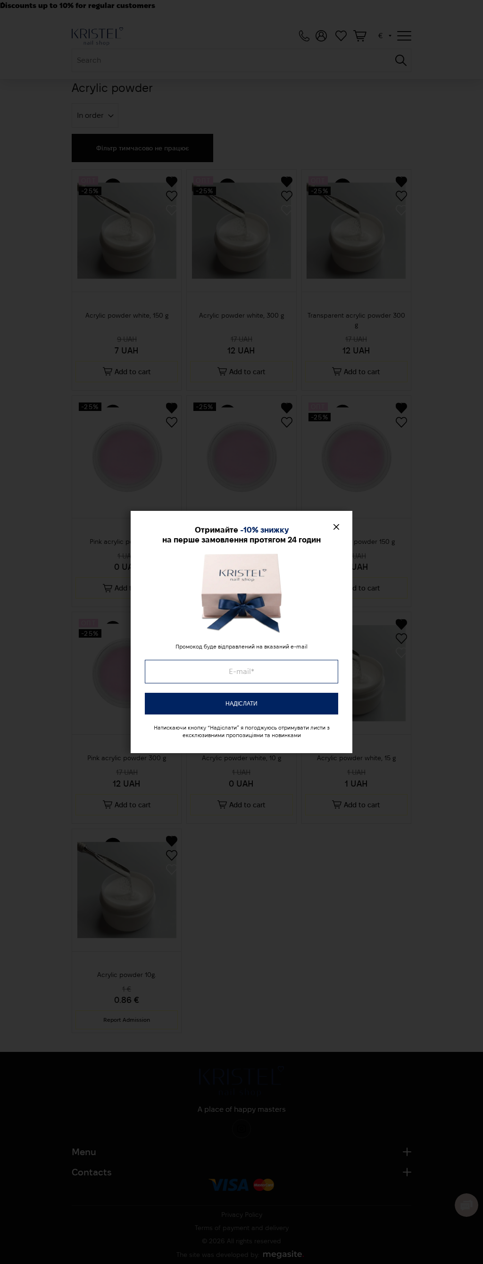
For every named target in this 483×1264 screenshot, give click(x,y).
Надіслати (241, 703)
